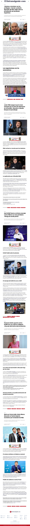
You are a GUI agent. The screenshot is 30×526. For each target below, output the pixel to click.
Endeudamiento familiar (14, 207)
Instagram (26, 515)
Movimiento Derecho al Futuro (6, 317)
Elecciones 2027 (13, 316)
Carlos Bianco (14, 448)
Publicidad (16, 517)
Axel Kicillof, (6, 355)
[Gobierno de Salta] (15, 140)
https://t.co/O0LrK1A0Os (15, 202)
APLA (14, 99)
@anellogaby (6, 200)
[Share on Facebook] (20, 19)
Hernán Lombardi (18, 99)
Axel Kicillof (9, 316)
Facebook (21, 515)
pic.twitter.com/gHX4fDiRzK (7, 203)
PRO (22, 99)
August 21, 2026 (18, 389)
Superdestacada (23, 207)
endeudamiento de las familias (21, 141)
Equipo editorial (3, 517)
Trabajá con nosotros (10, 517)
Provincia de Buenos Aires (23, 506)
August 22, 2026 (13, 204)
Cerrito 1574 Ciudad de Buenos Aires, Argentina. (15, 521)
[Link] (23, 19)
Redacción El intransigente (7, 19)
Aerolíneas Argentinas (18, 42)
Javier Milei (8, 141)
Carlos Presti (14, 506)
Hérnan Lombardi (11, 41)
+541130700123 (11, 525)
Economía (9, 207)
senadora (5, 396)
